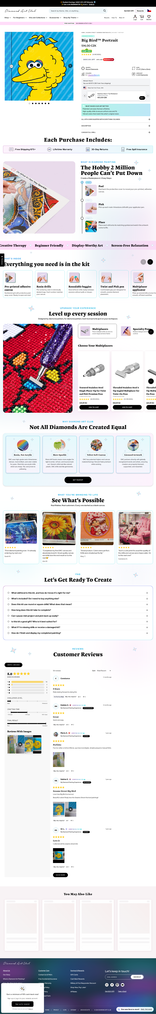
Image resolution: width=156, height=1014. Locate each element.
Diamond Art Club (105, 1010)
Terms (47, 1010)
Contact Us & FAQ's (45, 975)
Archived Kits (85, 1010)
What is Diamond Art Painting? (14, 979)
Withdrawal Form (44, 996)
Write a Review (14, 665)
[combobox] (78, 11)
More (121, 18)
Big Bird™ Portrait (118, 32)
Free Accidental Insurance (47, 979)
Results (106, 18)
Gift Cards (74, 975)
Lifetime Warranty (44, 983)
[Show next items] (150, 262)
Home (83, 32)
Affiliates (73, 992)
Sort (94, 671)
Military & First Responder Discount (83, 983)
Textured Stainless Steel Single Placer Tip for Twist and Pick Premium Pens (92, 390)
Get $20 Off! (129, 11)
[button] (70, 66)
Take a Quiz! (122, 991)
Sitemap (73, 1010)
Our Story (6, 975)
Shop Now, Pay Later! (78, 987)
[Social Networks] (106, 985)
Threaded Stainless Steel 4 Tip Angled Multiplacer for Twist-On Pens (126, 390)
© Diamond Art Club (85, 396)
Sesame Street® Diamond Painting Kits (98, 32)
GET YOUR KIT (78, 480)
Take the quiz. (146, 1009)
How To (114, 18)
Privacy (56, 1010)
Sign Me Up (137, 977)
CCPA (64, 1010)
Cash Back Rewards (77, 979)
